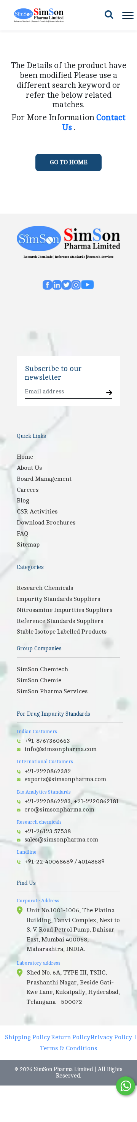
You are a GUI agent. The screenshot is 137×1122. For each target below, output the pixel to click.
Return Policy (70, 1037)
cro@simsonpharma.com (59, 809)
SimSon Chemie (39, 680)
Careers (27, 490)
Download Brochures (46, 522)
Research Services (100, 256)
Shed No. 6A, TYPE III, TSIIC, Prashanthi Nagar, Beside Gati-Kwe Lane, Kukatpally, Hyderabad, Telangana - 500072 (73, 987)
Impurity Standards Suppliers (58, 599)
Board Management (44, 478)
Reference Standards (70, 256)
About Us (29, 467)
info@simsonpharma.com (60, 749)
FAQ (22, 533)
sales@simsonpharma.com (61, 839)
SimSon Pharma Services (52, 691)
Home (25, 456)
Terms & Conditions (68, 1048)
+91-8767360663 (47, 740)
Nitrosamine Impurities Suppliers (64, 610)
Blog (23, 500)
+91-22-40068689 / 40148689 (64, 861)
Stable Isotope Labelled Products (62, 631)
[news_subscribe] (109, 393)
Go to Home (69, 162)
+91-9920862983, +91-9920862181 (71, 801)
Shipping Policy (27, 1037)
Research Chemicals (38, 256)
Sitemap (28, 544)
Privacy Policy (111, 1037)
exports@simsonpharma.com (65, 779)
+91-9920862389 (47, 771)
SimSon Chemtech (42, 669)
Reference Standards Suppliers (60, 621)
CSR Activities (37, 511)
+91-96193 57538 (47, 831)
